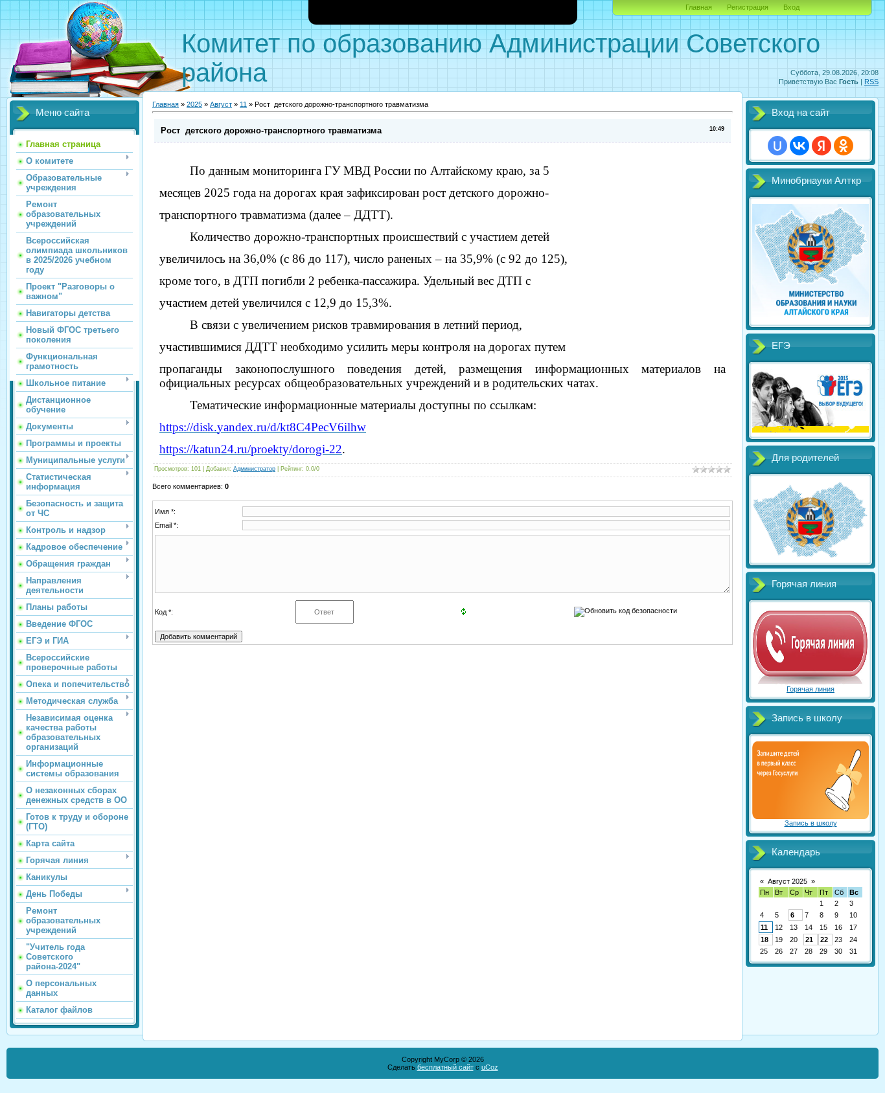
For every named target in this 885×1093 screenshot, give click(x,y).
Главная (698, 7)
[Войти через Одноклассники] (843, 145)
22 (824, 939)
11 (243, 104)
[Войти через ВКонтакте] (799, 145)
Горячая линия (810, 689)
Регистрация (747, 7)
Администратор (254, 469)
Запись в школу (811, 823)
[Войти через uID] (777, 145)
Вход (791, 7)
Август (221, 104)
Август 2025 (787, 881)
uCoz (489, 1067)
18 (764, 939)
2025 (194, 104)
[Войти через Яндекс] (821, 145)
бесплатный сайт (445, 1067)
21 (809, 939)
